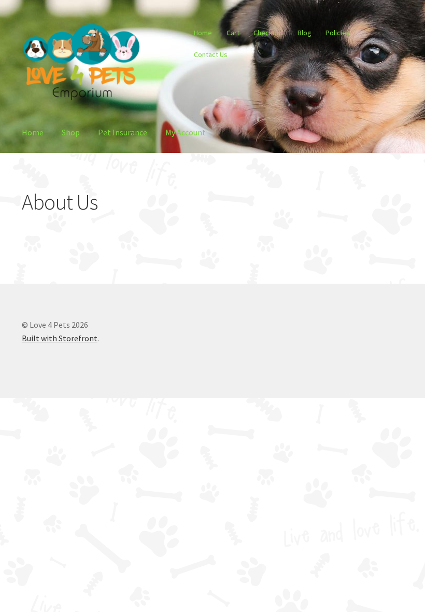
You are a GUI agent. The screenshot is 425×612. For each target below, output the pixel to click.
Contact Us (211, 54)
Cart (232, 32)
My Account (185, 132)
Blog (304, 32)
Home (203, 32)
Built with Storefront (59, 338)
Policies (337, 32)
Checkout (268, 32)
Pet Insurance (122, 132)
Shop (71, 132)
